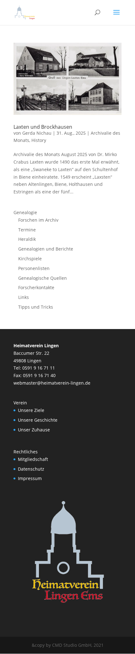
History (38, 140)
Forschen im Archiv (38, 220)
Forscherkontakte (36, 287)
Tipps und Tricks (35, 307)
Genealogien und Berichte (45, 249)
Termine (27, 230)
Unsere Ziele (31, 410)
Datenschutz (31, 469)
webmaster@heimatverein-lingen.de (52, 383)
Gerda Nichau (36, 133)
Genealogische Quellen (42, 278)
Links (23, 297)
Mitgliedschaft (33, 459)
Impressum (30, 478)
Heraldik (27, 239)
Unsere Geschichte (37, 420)
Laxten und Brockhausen (43, 126)
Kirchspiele (30, 259)
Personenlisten (34, 268)
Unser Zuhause (34, 430)
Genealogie (25, 212)
